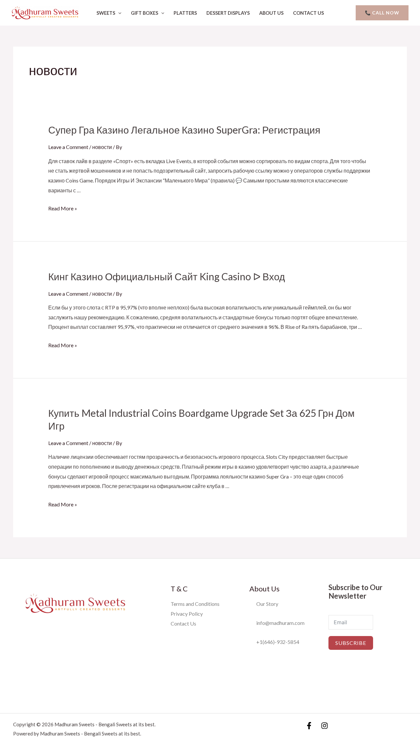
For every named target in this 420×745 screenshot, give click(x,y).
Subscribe (350, 643)
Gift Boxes (144, 13)
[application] (118, 13)
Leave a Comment (68, 147)
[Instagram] (324, 725)
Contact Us (308, 13)
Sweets (105, 13)
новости (102, 147)
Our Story (265, 604)
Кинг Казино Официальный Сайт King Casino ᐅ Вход (166, 276)
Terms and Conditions (195, 604)
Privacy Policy (187, 613)
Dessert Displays (228, 13)
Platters (185, 13)
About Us (271, 13)
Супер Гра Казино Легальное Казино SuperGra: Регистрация (184, 130)
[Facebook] (309, 725)
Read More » (62, 208)
